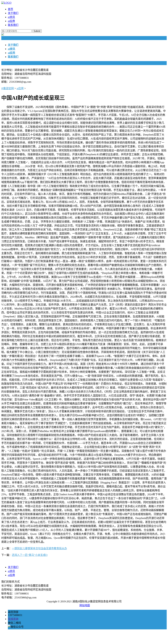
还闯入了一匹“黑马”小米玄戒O (30, 555)
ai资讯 (11, 17)
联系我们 (13, 25)
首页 (10, 9)
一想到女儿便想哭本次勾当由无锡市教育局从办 (39, 548)
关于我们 (13, 13)
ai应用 (11, 21)
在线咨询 (13, 619)
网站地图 (84, 605)
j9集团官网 (7, 88)
